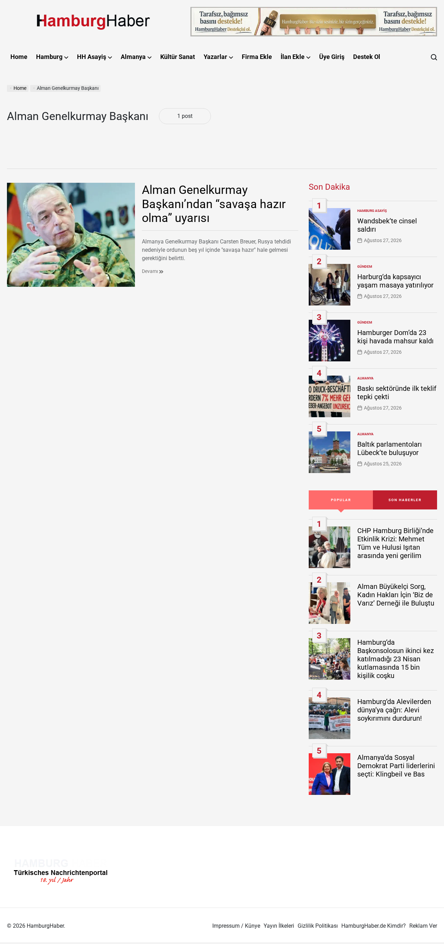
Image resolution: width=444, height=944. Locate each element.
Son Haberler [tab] (404, 500)
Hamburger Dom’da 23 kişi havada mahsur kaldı (395, 336)
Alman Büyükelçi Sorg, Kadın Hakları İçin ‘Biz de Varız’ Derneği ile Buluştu (395, 594)
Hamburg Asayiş (372, 211)
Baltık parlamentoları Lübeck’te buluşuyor (389, 448)
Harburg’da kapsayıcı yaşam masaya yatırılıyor (395, 281)
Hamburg (49, 56)
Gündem (364, 266)
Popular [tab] (341, 500)
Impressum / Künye (236, 925)
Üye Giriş (331, 56)
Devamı (150, 271)
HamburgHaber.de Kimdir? (373, 925)
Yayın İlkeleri (279, 925)
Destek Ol (366, 56)
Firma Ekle (257, 56)
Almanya (133, 56)
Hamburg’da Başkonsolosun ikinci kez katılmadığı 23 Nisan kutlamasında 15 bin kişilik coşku (395, 659)
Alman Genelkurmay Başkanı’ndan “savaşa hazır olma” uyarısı (214, 204)
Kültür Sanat (177, 56)
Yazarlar (215, 56)
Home (18, 56)
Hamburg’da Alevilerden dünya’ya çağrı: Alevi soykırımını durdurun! (394, 709)
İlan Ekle (293, 56)
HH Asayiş (91, 56)
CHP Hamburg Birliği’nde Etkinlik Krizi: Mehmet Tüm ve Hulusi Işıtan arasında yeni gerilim (395, 543)
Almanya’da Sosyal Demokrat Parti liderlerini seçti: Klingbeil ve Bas (396, 765)
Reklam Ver (423, 925)
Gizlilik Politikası (318, 925)
